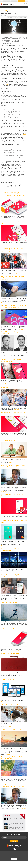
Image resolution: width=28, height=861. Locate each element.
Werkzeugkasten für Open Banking (11, 653)
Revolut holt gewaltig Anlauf (9, 602)
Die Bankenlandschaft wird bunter (11, 628)
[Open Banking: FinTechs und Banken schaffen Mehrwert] (14, 768)
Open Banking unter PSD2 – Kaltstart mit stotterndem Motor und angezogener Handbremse (13, 277)
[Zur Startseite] (8, 4)
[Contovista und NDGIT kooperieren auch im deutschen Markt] (14, 343)
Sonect (6, 84)
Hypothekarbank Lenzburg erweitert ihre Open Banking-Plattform (13, 439)
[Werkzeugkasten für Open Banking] (14, 663)
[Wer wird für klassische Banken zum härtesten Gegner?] (14, 559)
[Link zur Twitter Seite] (13, 849)
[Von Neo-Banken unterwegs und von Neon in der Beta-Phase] (14, 423)
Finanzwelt (10, 17)
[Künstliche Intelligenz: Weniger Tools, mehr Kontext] (6, 823)
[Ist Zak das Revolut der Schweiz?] (14, 689)
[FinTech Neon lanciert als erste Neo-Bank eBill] (14, 233)
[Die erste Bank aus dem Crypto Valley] (14, 739)
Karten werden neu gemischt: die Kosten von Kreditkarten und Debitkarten (13, 306)
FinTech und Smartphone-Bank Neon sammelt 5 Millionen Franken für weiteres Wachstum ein (13, 249)
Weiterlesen (22, 219)
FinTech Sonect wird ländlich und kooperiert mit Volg (11, 386)
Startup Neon (19, 46)
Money (6, 1)
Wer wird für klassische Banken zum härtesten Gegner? (12, 549)
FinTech (15, 17)
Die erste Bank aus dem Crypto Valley (14, 729)
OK (14, 858)
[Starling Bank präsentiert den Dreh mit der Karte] (14, 532)
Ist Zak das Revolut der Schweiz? (13, 679)
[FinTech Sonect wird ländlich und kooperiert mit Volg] (14, 397)
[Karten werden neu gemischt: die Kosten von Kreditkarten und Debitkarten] (14, 316)
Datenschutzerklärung (8, 856)
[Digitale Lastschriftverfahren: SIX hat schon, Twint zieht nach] (6, 827)
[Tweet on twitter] (11, 185)
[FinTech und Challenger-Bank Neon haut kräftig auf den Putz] (14, 371)
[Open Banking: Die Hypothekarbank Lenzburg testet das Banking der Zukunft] (14, 796)
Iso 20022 (21, 1)
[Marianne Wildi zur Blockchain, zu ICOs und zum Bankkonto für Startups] (14, 476)
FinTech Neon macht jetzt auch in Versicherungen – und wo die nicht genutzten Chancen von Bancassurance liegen (13, 194)
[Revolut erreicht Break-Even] (14, 714)
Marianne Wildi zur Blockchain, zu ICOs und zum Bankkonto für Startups (13, 465)
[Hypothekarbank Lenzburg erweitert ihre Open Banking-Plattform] (14, 450)
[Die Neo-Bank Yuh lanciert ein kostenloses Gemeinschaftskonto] (6, 818)
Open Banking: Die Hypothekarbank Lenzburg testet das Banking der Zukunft (13, 785)
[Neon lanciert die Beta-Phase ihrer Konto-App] (14, 505)
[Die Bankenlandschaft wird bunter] (14, 638)
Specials (14, 1)
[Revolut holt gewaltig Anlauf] (14, 612)
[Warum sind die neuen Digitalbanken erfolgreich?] (14, 586)
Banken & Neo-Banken (22, 17)
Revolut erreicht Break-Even (9, 704)
